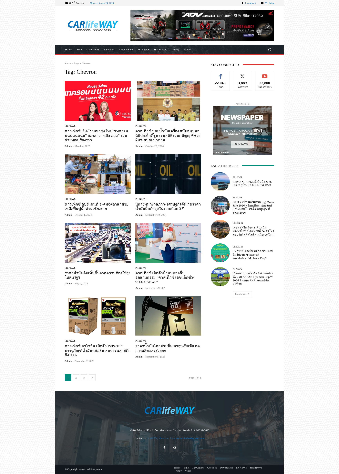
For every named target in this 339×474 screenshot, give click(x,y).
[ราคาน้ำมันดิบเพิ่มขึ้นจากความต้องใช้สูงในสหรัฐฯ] (98, 243)
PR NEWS (70, 126)
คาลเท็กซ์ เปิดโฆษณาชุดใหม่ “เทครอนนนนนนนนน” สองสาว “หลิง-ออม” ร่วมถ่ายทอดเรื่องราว (96, 135)
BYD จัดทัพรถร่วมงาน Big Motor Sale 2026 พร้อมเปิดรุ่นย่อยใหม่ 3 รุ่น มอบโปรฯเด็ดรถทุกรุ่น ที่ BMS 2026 (253, 207)
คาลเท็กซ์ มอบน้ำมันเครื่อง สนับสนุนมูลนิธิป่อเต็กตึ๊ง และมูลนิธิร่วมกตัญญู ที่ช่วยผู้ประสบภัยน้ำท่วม (167, 135)
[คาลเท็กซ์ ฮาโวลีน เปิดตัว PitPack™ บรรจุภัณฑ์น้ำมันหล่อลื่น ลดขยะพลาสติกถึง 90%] (98, 316)
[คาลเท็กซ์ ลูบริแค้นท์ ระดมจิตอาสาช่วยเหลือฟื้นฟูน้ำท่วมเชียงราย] (98, 174)
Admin (68, 146)
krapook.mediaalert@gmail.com (187, 438)
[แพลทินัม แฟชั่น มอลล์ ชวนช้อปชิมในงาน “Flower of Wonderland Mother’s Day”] (220, 252)
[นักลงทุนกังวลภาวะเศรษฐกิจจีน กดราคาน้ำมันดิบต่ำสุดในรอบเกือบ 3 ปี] (168, 174)
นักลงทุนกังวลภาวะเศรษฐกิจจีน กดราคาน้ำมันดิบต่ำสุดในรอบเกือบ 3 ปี (168, 206)
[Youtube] (262, 3)
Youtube (269, 3)
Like (220, 74)
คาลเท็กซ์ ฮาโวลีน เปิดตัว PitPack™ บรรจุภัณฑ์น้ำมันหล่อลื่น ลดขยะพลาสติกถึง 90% (98, 350)
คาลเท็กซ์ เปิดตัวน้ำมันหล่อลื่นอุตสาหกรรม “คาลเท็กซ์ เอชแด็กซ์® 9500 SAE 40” (164, 277)
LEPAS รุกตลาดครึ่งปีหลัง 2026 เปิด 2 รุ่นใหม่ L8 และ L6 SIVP (252, 183)
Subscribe (265, 74)
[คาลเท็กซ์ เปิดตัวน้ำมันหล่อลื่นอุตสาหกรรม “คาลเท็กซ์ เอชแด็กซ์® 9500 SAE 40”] (168, 243)
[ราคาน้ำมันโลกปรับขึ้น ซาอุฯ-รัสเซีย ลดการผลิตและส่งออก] (168, 316)
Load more (241, 294)
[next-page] (92, 377)
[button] (202, 25)
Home (68, 63)
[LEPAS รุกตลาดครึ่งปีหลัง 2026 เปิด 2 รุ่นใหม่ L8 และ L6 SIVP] (220, 181)
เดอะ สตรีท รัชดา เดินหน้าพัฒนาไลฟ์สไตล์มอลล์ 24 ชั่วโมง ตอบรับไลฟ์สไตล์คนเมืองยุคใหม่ (253, 231)
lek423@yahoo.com (158, 438)
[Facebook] (242, 3)
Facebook (250, 3)
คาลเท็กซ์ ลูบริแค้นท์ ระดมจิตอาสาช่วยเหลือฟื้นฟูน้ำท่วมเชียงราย (96, 206)
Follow (242, 74)
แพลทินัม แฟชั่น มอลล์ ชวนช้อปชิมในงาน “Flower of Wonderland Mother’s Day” (253, 255)
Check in (238, 223)
